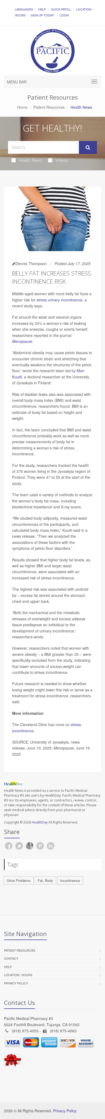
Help (42, 9)
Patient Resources (49, 107)
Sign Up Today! (42, 15)
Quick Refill (61, 9)
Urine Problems (19, 880)
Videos (61, 160)
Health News (30, 160)
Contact (11, 958)
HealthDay (40, 822)
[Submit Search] (88, 147)
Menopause (22, 341)
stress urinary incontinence (59, 299)
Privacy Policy (16, 983)
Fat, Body (45, 880)
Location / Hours (18, 975)
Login (64, 15)
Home (22, 107)
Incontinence (70, 880)
